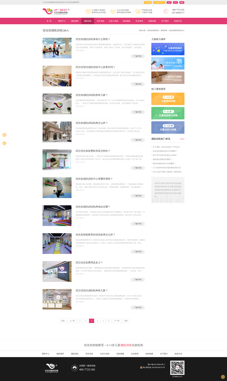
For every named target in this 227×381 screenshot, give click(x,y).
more (182, 139)
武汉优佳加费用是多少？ (89, 262)
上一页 (72, 321)
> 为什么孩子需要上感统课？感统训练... (167, 172)
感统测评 (75, 21)
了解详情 (138, 56)
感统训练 (88, 21)
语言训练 (100, 21)
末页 (126, 321)
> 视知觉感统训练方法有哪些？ (163, 163)
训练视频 (126, 21)
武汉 (169, 2)
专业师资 (139, 21)
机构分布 (178, 21)
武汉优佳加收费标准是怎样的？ (93, 150)
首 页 (49, 21)
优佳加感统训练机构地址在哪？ (93, 206)
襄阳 (181, 2)
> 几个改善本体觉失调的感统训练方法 (166, 168)
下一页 (116, 321)
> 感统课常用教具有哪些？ (161, 159)
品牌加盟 (152, 21)
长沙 (175, 2)
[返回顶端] (223, 377)
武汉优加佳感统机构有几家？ (92, 290)
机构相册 (149, 354)
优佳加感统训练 (153, 30)
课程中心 (62, 21)
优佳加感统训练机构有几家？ (92, 95)
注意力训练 (113, 21)
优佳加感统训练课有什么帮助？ (93, 39)
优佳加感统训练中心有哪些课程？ (94, 178)
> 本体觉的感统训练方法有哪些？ (164, 151)
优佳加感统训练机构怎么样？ (92, 123)
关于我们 (165, 21)
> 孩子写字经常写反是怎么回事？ (164, 155)
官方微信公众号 (159, 2)
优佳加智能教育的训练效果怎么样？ (95, 234)
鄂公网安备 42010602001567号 (153, 367)
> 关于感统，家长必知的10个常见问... (166, 147)
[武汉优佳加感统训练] (56, 11)
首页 (63, 321)
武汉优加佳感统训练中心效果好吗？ (95, 67)
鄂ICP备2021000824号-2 (156, 364)
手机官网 (148, 2)
